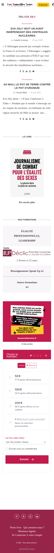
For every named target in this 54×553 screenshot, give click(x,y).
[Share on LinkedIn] (27, 71)
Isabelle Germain (21, 40)
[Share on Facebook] (20, 71)
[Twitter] (23, 516)
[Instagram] (30, 516)
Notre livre (15, 527)
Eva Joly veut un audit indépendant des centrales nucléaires (27, 32)
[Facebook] (17, 516)
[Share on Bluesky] (33, 71)
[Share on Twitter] (23, 71)
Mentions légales (27, 531)
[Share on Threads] (30, 71)
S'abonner (43, 5)
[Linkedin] (37, 516)
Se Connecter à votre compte (27, 535)
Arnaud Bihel (21, 93)
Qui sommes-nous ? (33, 527)
